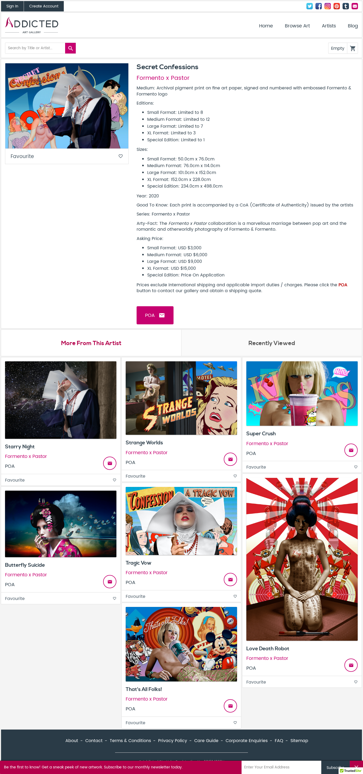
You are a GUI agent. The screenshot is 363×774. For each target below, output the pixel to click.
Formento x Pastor (163, 78)
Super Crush (261, 434)
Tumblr (346, 6)
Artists (329, 26)
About (71, 740)
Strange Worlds (144, 443)
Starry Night (20, 447)
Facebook (318, 6)
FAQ (279, 740)
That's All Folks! (144, 689)
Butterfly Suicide (25, 565)
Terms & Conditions (130, 740)
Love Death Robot (267, 648)
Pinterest (337, 6)
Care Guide (206, 740)
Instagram (327, 6)
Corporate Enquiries (247, 740)
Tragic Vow (138, 563)
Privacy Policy (172, 740)
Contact (355, 6)
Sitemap (299, 740)
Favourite (67, 156)
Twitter (309, 6)
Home (266, 26)
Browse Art (297, 26)
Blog (353, 26)
